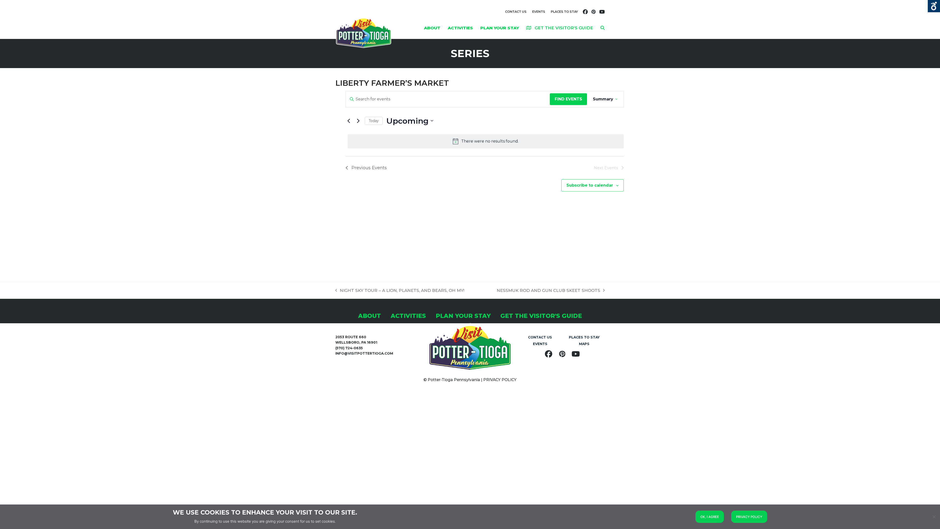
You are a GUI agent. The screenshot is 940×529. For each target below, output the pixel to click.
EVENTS (538, 11)
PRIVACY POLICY (500, 379)
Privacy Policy (749, 517)
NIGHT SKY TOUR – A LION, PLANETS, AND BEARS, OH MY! (399, 291)
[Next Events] (358, 121)
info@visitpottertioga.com (364, 353)
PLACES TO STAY (564, 11)
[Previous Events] (349, 121)
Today (374, 121)
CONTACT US (516, 11)
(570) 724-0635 (349, 348)
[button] (602, 28)
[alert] (486, 141)
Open (934, 6)
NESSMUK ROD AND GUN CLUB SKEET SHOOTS (548, 291)
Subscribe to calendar (589, 185)
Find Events (568, 99)
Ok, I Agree (709, 517)
